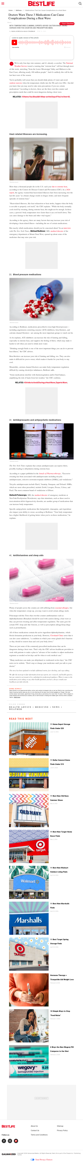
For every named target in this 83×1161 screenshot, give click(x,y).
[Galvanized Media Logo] (9, 1154)
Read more (17, 697)
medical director (57, 231)
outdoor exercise (15, 83)
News (56, 707)
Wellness (19, 10)
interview (67, 228)
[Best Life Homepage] (41, 3)
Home (11, 10)
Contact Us (35, 1130)
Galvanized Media (33, 1153)
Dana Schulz (17, 31)
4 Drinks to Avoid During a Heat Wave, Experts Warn (45, 382)
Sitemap (60, 1126)
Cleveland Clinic (56, 635)
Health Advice (20, 707)
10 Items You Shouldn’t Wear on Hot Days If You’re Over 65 (46, 97)
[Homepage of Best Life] (8, 1126)
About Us (34, 1126)
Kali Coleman (29, 31)
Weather (15, 709)
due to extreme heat (59, 186)
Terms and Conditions (39, 1135)
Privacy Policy (62, 1130)
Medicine (42, 707)
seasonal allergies (62, 607)
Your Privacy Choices (43, 1159)
